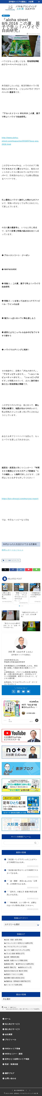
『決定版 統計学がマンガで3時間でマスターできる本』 (22, 871)
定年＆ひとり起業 (26, 964)
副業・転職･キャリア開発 (16, 960)
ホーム (8, 1019)
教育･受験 (11, 967)
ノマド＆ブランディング (16, 946)
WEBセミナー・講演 (14, 1054)
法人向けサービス (12, 1024)
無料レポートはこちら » (12, 550)
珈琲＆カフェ (25, 967)
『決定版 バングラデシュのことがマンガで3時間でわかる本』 (22, 861)
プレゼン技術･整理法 (15, 953)
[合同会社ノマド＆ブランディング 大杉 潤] (21, 9)
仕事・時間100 (12, 957)
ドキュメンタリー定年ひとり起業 (19, 943)
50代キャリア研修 (12, 1049)
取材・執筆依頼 (11, 1064)
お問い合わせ (10, 1078)
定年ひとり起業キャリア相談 (17, 1059)
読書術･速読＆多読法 (15, 978)
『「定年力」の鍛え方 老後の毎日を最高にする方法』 (22, 893)
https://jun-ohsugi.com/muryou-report (20, 499)
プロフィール (10, 1040)
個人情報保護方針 (19, 1090)
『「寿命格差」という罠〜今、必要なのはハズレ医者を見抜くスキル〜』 (22, 904)
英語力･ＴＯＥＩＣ (14, 974)
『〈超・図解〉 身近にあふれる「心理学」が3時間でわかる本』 (22, 882)
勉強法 (10, 964)
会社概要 (8, 1034)
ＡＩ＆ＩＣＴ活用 (14, 985)
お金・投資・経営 (14, 940)
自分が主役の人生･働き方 (16, 971)
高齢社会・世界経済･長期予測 (18, 981)
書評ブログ (6, 15)
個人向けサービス (12, 1029)
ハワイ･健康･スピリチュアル (11, 560)
